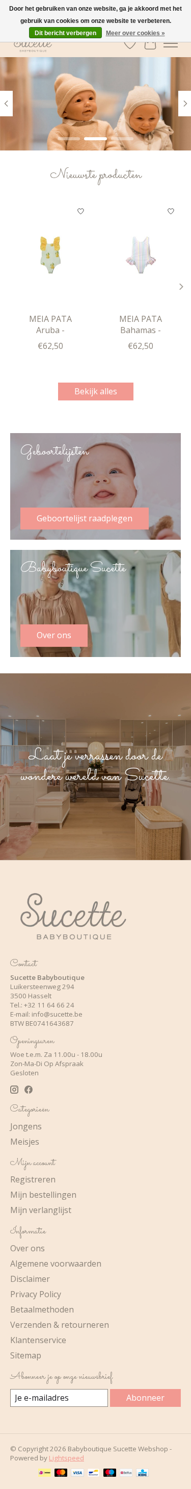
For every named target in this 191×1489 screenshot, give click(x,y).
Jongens (26, 1126)
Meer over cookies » (135, 33)
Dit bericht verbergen (65, 33)
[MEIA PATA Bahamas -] (141, 254)
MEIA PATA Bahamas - (140, 324)
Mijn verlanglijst (40, 1210)
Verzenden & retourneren (59, 1324)
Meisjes (24, 1141)
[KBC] (142, 1474)
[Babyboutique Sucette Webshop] (32, 43)
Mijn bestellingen (43, 1194)
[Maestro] (110, 1474)
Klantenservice (38, 1340)
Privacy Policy (35, 1294)
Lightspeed (66, 1457)
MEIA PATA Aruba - (50, 324)
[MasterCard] (61, 1474)
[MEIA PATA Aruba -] (50, 254)
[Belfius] (126, 1474)
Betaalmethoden (42, 1309)
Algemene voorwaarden (55, 1263)
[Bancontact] (93, 1474)
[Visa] (77, 1474)
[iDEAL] (44, 1474)
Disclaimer (30, 1278)
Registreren (33, 1179)
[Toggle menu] (170, 43)
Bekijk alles (95, 391)
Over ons (27, 1248)
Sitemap (25, 1355)
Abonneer (145, 1397)
